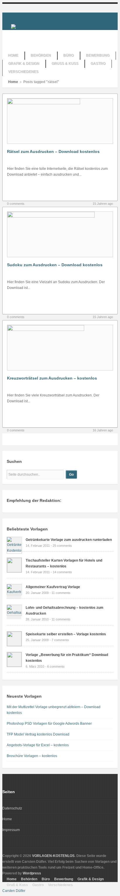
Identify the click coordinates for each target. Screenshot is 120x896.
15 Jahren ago (103, 203)
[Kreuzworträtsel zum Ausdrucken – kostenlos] (45, 330)
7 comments (60, 640)
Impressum (11, 830)
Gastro (38, 885)
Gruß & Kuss (17, 885)
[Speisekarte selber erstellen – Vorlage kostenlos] (14, 645)
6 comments (56, 666)
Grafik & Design (90, 879)
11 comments (61, 593)
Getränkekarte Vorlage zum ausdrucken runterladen (69, 540)
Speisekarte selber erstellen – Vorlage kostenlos (66, 634)
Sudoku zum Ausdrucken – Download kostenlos (55, 264)
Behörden (29, 879)
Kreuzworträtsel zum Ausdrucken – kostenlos (52, 378)
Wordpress (32, 873)
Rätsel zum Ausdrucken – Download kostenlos (53, 151)
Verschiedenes (60, 885)
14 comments (62, 572)
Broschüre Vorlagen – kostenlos (32, 756)
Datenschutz (12, 808)
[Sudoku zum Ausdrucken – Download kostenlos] (51, 216)
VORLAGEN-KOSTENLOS (53, 856)
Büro (46, 879)
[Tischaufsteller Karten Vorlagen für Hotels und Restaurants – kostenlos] (14, 571)
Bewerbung (63, 879)
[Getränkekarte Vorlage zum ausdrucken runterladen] (14, 550)
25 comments (62, 545)
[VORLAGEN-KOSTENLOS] (13, 26)
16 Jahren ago (103, 430)
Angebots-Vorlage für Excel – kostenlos (38, 745)
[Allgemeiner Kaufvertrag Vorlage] (14, 592)
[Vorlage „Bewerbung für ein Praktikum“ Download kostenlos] (14, 666)
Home (13, 82)
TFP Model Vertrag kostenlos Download (38, 734)
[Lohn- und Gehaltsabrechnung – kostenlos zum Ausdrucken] (14, 613)
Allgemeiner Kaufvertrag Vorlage (53, 587)
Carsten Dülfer (13, 891)
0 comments (15, 203)
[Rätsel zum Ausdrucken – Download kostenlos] (43, 103)
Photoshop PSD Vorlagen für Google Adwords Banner (49, 724)
